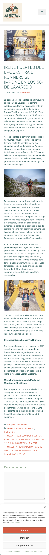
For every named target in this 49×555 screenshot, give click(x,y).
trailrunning (9, 432)
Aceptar (25, 530)
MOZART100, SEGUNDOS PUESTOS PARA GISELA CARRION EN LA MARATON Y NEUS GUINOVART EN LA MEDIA (24, 439)
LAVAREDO (29, 428)
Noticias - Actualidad (17, 424)
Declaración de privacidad (32, 551)
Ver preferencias (24, 545)
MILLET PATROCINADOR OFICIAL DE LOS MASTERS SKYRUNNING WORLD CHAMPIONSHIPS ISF (23, 451)
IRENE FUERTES (15, 428)
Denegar (24, 538)
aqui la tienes (15, 523)
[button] (45, 507)
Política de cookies (13, 551)
